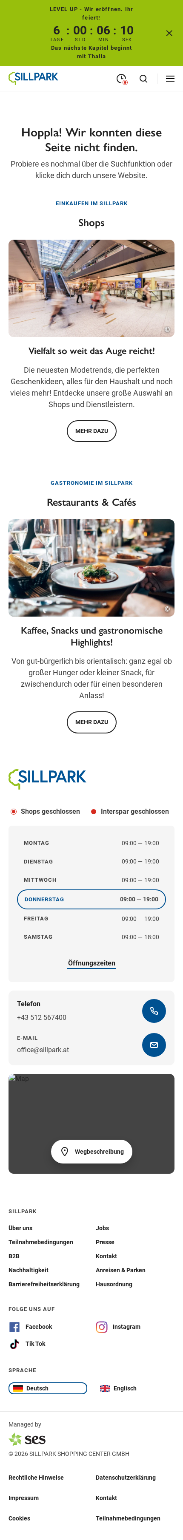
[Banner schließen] (169, 33)
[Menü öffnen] (170, 78)
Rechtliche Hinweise (36, 1477)
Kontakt (106, 1497)
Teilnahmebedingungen (128, 1518)
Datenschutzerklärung (126, 1477)
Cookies (19, 1518)
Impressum (24, 1497)
